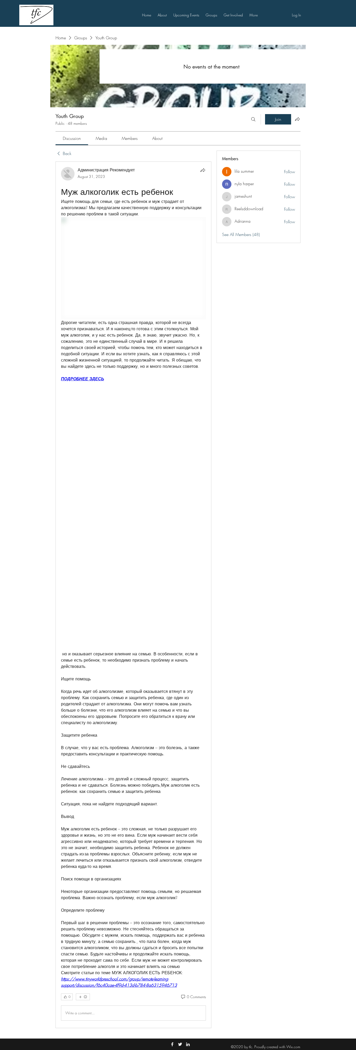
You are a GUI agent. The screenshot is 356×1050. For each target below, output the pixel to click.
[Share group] (297, 119)
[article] (133, 594)
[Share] (203, 170)
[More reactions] (83, 996)
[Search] (253, 119)
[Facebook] (172, 1044)
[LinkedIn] (188, 1044)
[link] (72, 138)
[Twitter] (180, 1044)
